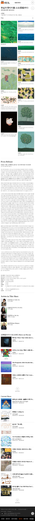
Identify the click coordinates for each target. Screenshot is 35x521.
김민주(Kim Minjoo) (13, 323)
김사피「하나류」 (17, 424)
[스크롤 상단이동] (32, 512)
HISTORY (26, 518)
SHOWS (20, 518)
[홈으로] (5, 2)
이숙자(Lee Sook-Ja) (13, 300)
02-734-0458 (8, 290)
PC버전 (9, 511)
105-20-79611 (17, 513)
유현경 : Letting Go (18, 412)
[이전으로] (2, 512)
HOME (3, 518)
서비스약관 (3, 511)
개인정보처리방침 (22, 509)
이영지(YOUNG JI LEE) (14, 307)
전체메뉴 (32, 2)
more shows (17, 391)
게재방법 (31, 518)
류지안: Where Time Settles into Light (23, 337)
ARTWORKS (14, 518)
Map (2, 18)
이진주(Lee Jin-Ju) (13, 315)
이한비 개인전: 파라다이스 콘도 (21, 449)
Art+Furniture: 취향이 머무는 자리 (22, 436)
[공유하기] (32, 7)
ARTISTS (8, 518)
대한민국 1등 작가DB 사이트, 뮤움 (8, 509)
